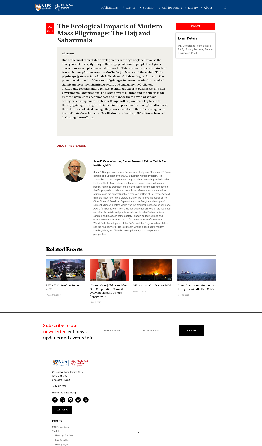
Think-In (56, 431)
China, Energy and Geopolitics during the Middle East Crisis (196, 287)
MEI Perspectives (60, 427)
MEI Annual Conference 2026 (152, 285)
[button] (225, 7)
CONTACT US (62, 410)
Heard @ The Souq (64, 435)
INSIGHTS (57, 421)
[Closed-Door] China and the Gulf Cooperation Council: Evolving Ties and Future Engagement (108, 291)
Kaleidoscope (62, 440)
